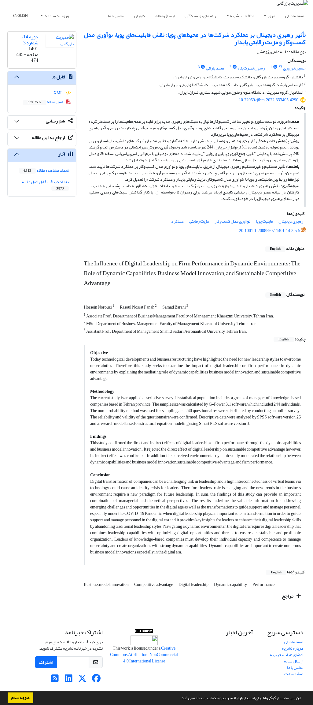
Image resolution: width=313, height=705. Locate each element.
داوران (139, 16)
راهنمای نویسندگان (200, 16)
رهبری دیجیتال (290, 221)
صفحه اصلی (294, 16)
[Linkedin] (68, 680)
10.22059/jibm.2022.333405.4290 (268, 100)
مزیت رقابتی (199, 221)
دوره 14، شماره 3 (30, 39)
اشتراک (46, 662)
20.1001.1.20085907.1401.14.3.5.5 (269, 231)
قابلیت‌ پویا (264, 221)
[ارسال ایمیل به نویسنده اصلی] (280, 67)
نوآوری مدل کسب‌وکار (232, 221)
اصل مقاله (46, 102)
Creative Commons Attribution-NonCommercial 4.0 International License (144, 654)
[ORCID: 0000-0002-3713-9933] (234, 67)
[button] (178, 698)
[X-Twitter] (82, 680)
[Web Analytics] (144, 632)
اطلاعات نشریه (241, 16)
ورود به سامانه (56, 16)
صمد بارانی (215, 68)
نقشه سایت (293, 674)
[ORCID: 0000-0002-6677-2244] (203, 67)
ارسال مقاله (165, 16)
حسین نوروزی (294, 68)
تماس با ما (116, 16)
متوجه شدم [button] (20, 697)
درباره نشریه (292, 648)
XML (58, 93)
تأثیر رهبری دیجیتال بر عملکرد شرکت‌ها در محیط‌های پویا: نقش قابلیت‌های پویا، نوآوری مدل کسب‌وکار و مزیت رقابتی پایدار (195, 38)
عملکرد (177, 221)
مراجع (288, 596)
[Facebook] (96, 680)
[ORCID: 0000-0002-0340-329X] (275, 67)
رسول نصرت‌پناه (251, 68)
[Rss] (54, 680)
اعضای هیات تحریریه (286, 655)
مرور (271, 16)
